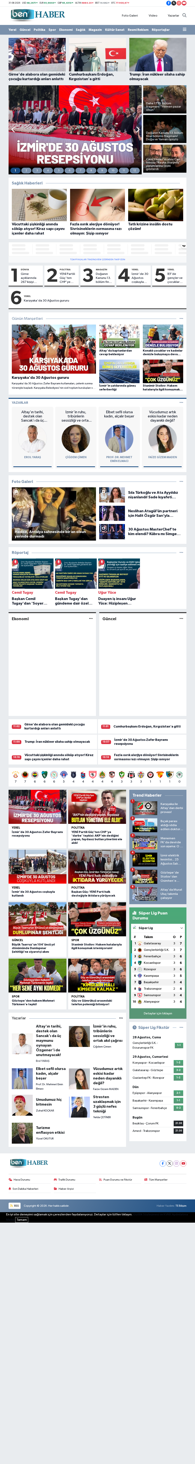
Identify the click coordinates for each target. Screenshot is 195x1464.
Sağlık (80, 29)
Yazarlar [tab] (20, 402)
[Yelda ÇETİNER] (79, 1107)
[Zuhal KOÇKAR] (22, 1105)
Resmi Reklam (138, 29)
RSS (16, 1205)
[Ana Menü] (184, 29)
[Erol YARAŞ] (32, 438)
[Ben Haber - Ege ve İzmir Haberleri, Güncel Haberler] (37, 15)
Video (153, 15)
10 (113, 170)
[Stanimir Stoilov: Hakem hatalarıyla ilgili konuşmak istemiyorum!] (97, 919)
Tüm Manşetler (158, 1179)
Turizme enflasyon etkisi (50, 1130)
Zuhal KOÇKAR (45, 1110)
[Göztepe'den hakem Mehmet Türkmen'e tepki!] (37, 975)
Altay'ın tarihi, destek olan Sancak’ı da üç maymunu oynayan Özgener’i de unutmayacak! (33, 416)
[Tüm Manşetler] (181, 318)
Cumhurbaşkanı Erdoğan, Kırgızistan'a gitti (147, 726)
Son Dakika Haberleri (25, 1188)
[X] (169, 1163)
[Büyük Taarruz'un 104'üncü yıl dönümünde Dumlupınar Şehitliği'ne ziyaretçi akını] (37, 919)
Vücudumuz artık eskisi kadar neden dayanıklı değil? (162, 416)
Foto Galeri (130, 15)
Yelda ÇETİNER (102, 1117)
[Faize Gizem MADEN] (162, 438)
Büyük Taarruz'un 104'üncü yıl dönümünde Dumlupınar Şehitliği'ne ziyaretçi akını (33, 948)
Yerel (12, 29)
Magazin (95, 29)
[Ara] (184, 15)
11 (124, 170)
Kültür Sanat (115, 29)
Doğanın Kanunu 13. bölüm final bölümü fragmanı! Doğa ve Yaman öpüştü (103, 278)
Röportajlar (161, 29)
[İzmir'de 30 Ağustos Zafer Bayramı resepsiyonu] (37, 807)
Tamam (22, 1219)
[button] (13, 130)
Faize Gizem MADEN (162, 457)
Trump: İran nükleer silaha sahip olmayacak (57, 741)
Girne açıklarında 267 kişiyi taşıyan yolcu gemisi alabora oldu (30, 278)
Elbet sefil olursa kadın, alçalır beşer (119, 414)
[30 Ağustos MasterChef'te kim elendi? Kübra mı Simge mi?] (112, 531)
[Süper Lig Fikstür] (181, 1027)
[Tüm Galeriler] (181, 481)
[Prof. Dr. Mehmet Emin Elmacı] (119, 438)
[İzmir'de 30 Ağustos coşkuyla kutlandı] (37, 867)
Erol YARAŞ (32, 457)
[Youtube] (183, 1163)
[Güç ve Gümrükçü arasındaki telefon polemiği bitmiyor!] (97, 975)
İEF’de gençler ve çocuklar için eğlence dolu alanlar (175, 278)
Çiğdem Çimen (75, 457)
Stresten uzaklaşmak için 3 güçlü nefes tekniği (107, 1104)
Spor (52, 29)
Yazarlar (173, 15)
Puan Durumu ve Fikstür (118, 1179)
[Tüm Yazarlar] (181, 402)
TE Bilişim (180, 1205)
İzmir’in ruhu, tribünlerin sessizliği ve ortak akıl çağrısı (76, 416)
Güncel (25, 29)
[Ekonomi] (91, 618)
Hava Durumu (22, 1179)
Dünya (25, 269)
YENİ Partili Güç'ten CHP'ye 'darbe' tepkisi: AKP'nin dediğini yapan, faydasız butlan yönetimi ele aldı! (67, 278)
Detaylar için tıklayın (158, 1013)
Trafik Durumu (66, 1179)
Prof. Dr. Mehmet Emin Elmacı (49, 1086)
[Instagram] (176, 1163)
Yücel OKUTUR (45, 1138)
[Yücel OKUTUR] (22, 1133)
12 (134, 170)
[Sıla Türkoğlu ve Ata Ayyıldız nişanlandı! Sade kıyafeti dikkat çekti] (112, 494)
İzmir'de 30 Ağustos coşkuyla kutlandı (140, 278)
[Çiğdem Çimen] (76, 438)
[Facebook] (163, 1163)
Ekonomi (66, 29)
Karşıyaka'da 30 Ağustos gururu (46, 300)
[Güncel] (181, 618)
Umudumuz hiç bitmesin (49, 1102)
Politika (39, 29)
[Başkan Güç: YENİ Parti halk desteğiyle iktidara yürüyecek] (97, 867)
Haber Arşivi (66, 1188)
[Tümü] (181, 552)
